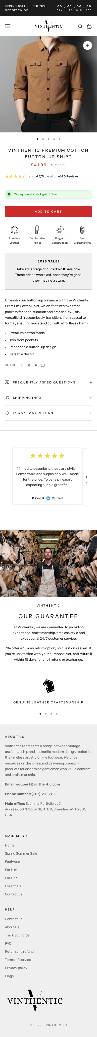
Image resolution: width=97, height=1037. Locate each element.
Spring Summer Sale (21, 853)
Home (9, 845)
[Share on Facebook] (22, 365)
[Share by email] (43, 365)
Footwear (12, 862)
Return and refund (19, 952)
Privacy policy (16, 968)
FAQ (8, 943)
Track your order (18, 935)
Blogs (9, 976)
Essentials (13, 886)
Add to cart (48, 211)
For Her (11, 878)
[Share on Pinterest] (36, 365)
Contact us (13, 894)
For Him (11, 870)
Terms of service (18, 960)
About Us (12, 927)
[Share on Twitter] (29, 365)
